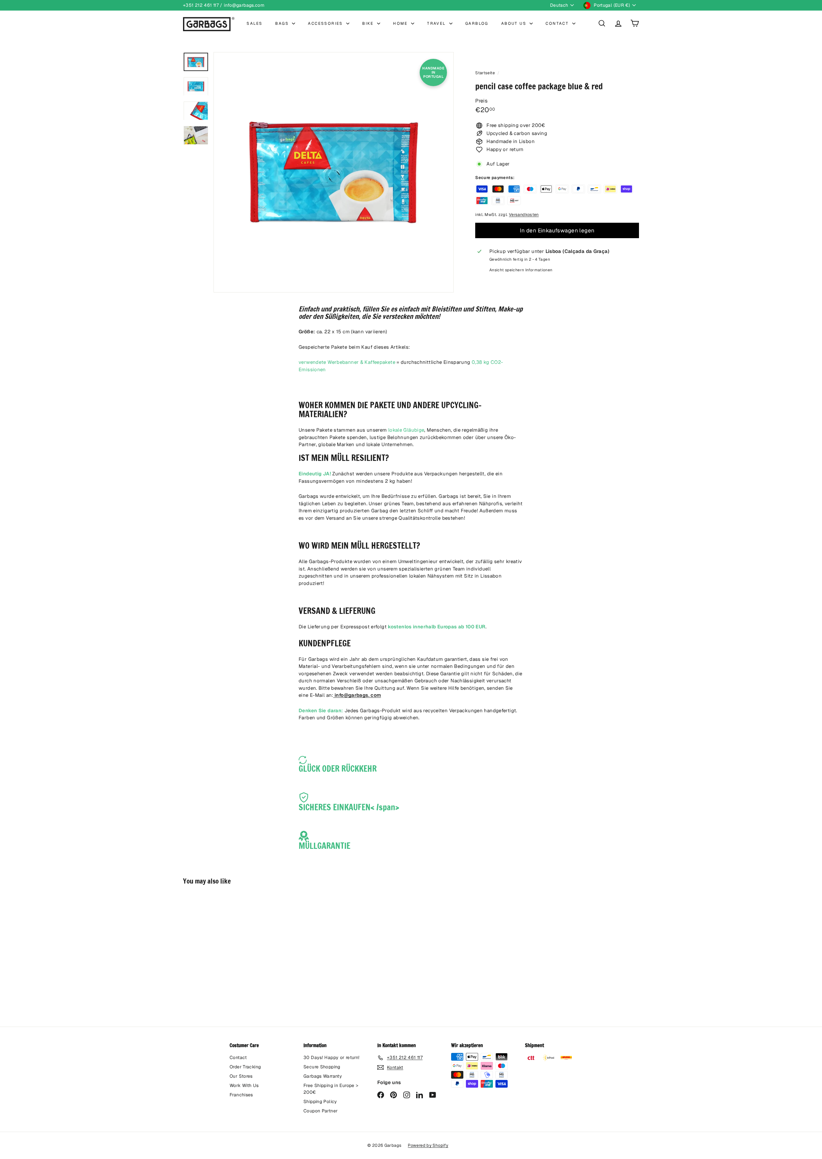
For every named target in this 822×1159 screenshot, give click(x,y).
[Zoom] (333, 172)
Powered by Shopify (428, 1145)
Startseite (485, 73)
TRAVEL (437, 23)
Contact (238, 1057)
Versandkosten (524, 214)
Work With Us (244, 1085)
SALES (254, 23)
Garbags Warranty (322, 1076)
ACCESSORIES (326, 23)
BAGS (282, 23)
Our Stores (241, 1076)
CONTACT (558, 23)
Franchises (241, 1095)
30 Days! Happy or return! (331, 1057)
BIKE (368, 23)
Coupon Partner (320, 1111)
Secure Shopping (321, 1067)
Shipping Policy (320, 1101)
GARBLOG (476, 23)
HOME (401, 23)
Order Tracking (245, 1067)
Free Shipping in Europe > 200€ (330, 1089)
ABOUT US (514, 23)
